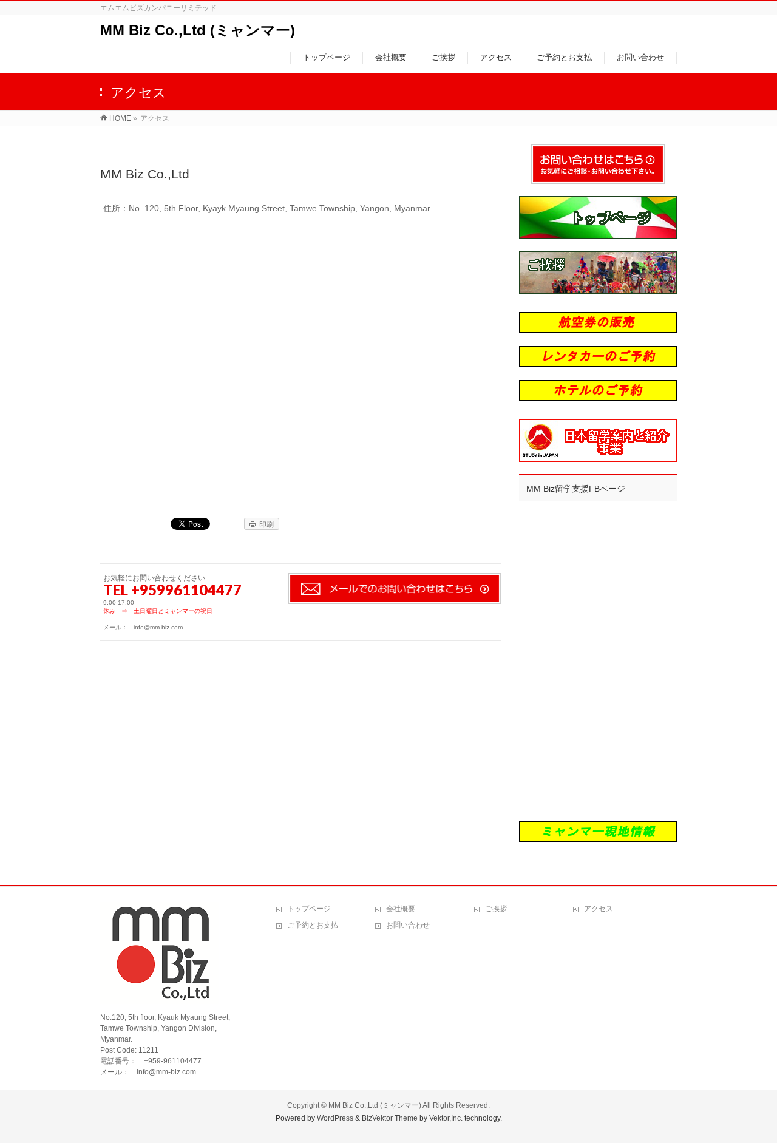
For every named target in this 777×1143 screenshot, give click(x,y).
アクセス (598, 908)
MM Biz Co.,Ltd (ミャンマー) (197, 30)
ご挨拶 (496, 908)
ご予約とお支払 (312, 925)
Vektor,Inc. (446, 1118)
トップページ (309, 908)
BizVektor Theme (390, 1118)
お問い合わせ (408, 925)
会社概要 (400, 908)
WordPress (335, 1118)
